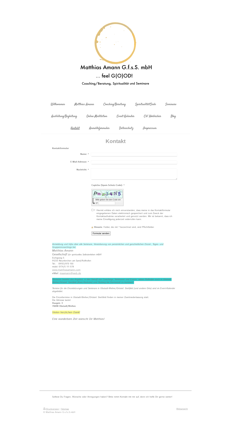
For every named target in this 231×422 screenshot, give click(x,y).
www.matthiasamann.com (66, 270)
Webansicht (182, 409)
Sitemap (65, 409)
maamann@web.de (70, 273)
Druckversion (52, 409)
